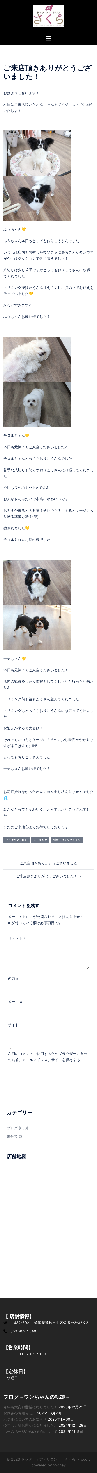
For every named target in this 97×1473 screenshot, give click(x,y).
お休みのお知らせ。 (19, 1413)
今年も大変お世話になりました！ (30, 1407)
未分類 (12, 1136)
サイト (13, 1024)
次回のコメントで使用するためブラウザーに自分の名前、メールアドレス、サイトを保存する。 (47, 1056)
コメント (17, 938)
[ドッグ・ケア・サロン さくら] (48, 17)
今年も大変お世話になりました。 (30, 1425)
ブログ (12, 1128)
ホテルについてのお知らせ (25, 1419)
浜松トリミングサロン (67, 840)
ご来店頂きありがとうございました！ (50, 863)
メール (15, 1001)
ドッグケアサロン (16, 840)
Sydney (59, 1465)
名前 (13, 978)
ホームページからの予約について (30, 1431)
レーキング (40, 840)
